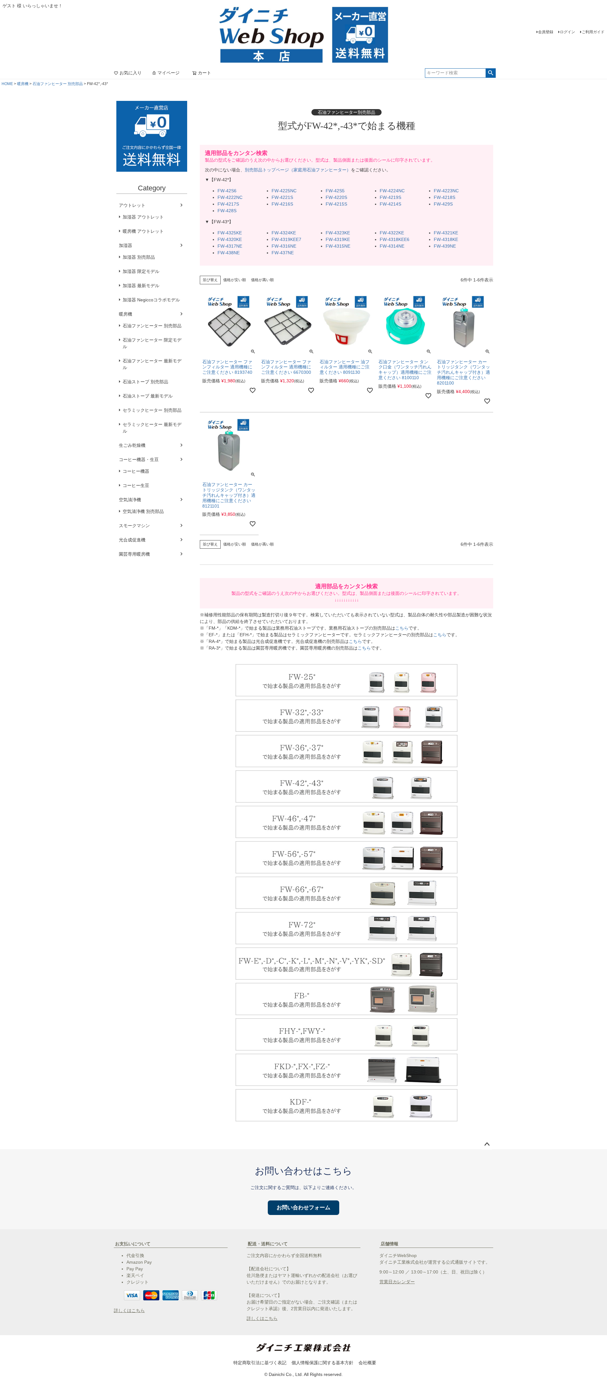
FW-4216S (282, 204)
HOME (7, 84)
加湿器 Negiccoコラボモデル (151, 299)
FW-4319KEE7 (286, 239)
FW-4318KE (446, 239)
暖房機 (22, 84)
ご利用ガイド (593, 32)
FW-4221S (282, 197)
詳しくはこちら (129, 1310)
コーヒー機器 (136, 471)
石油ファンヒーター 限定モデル (152, 343)
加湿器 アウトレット (143, 216)
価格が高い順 (262, 280)
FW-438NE (229, 252)
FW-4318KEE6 (394, 239)
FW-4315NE (338, 246)
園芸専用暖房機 (134, 554)
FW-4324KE (284, 232)
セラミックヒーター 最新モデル (152, 428)
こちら (401, 628)
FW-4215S (336, 204)
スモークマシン (134, 525)
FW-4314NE (392, 246)
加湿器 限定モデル (141, 271)
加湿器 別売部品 (139, 257)
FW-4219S (390, 197)
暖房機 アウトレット (143, 231)
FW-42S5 (335, 190)
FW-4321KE (446, 232)
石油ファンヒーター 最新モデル (152, 364)
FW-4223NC (446, 190)
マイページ (168, 72)
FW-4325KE (230, 232)
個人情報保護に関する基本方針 (322, 1362)
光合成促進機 (132, 539)
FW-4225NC (284, 190)
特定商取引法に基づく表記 (259, 1362)
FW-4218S (444, 197)
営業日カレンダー (397, 1281)
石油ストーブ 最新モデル (148, 395)
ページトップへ (487, 1144)
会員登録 (545, 32)
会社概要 (367, 1362)
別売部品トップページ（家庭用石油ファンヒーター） (298, 169)
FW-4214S (390, 204)
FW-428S (227, 210)
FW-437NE (283, 252)
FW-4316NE (284, 246)
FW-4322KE (392, 232)
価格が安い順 (234, 280)
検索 (490, 73)
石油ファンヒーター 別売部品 (58, 84)
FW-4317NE (230, 246)
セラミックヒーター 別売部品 (152, 410)
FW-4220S (336, 197)
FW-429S (443, 204)
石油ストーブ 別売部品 (145, 381)
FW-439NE (445, 246)
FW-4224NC (392, 190)
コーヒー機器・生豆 (139, 459)
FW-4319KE (338, 239)
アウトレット (132, 205)
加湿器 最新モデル (141, 285)
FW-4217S (228, 204)
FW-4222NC (230, 197)
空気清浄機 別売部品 (143, 511)
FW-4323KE (338, 232)
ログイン (567, 32)
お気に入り (131, 72)
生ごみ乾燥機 (132, 445)
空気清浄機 (130, 499)
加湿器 (125, 245)
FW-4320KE (230, 239)
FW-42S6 (227, 190)
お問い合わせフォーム (303, 1208)
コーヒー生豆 (136, 485)
